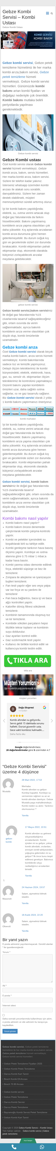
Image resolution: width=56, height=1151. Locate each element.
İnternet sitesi (9, 1005)
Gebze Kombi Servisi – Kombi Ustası (18, 17)
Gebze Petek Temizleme (16, 1097)
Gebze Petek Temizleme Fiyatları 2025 (23, 1063)
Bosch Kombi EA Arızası (16, 1079)
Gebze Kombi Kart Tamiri (16, 1117)
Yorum (6, 952)
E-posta (7, 995)
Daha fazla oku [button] (17, 734)
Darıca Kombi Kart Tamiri (16, 1074)
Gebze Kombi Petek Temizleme (19, 1069)
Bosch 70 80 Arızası (14, 1084)
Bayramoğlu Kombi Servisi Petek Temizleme (25, 1112)
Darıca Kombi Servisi (14, 1102)
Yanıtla (25, 815)
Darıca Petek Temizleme (16, 1107)
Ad (4, 985)
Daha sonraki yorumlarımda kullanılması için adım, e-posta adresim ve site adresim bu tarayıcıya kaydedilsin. (27, 1021)
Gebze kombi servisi (22, 351)
